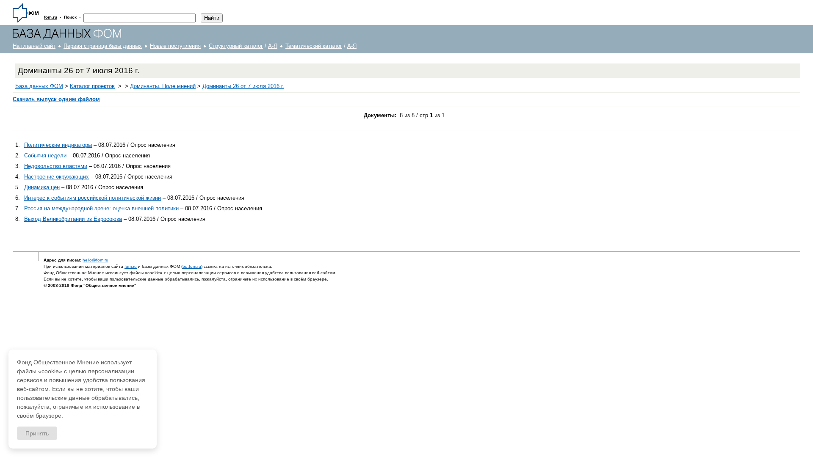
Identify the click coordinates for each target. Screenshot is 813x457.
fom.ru (130, 266)
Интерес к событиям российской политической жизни (92, 198)
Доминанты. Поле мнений (163, 86)
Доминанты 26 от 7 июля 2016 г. (243, 86)
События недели (45, 155)
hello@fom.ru (95, 260)
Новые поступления (175, 46)
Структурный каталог (236, 46)
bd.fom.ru (192, 266)
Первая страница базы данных (103, 46)
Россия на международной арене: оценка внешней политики (101, 208)
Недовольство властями (55, 166)
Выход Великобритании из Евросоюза (73, 219)
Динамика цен (42, 187)
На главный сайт (34, 46)
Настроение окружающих (56, 176)
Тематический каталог (313, 46)
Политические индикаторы (58, 145)
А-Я (272, 46)
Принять (37, 433)
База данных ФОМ (39, 86)
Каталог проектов (92, 86)
